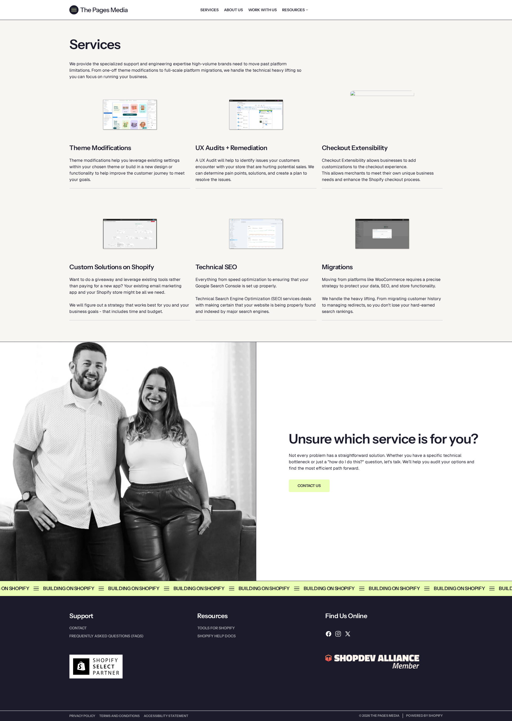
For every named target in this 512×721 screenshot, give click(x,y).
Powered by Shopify (424, 716)
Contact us (309, 485)
